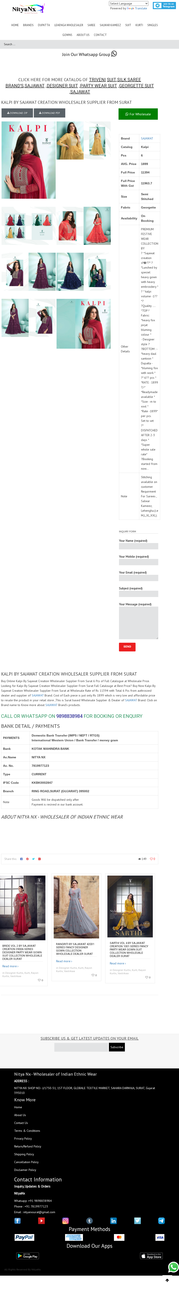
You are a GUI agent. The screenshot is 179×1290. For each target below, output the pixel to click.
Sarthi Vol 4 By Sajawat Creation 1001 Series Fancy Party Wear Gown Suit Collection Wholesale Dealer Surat (129, 949)
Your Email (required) (133, 572)
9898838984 (69, 716)
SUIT (111, 79)
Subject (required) (131, 588)
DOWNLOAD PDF (50, 112)
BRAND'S (14, 85)
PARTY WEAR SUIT (98, 85)
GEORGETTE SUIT (136, 85)
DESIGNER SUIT (62, 85)
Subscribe (116, 1047)
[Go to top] (167, 1280)
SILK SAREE (129, 79)
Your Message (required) (135, 604)
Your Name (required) (133, 541)
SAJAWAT (35, 85)
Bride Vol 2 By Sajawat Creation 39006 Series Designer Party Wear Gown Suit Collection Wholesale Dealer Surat (22, 952)
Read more (9, 966)
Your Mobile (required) (134, 556)
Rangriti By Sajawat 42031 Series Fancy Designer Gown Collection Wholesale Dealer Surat (75, 948)
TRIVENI (97, 79)
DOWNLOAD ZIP (18, 112)
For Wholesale (140, 114)
